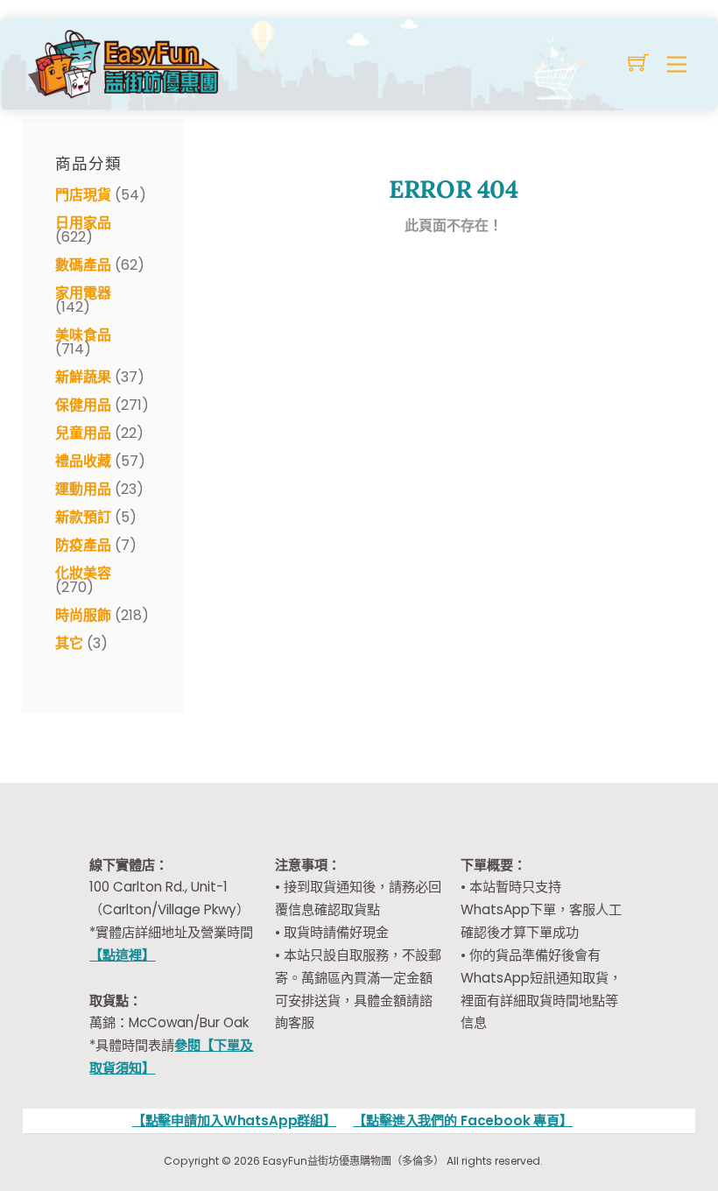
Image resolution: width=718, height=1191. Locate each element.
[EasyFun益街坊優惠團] (126, 62)
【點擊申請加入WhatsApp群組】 (234, 1120)
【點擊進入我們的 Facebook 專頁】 (463, 1120)
